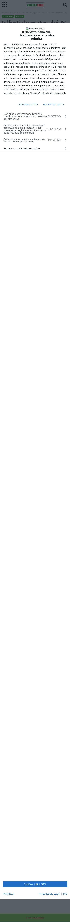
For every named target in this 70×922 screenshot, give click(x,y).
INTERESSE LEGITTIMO (53, 893)
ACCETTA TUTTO (53, 104)
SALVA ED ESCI (35, 884)
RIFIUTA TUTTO (28, 104)
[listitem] (35, 140)
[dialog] (35, 461)
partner (8, 893)
